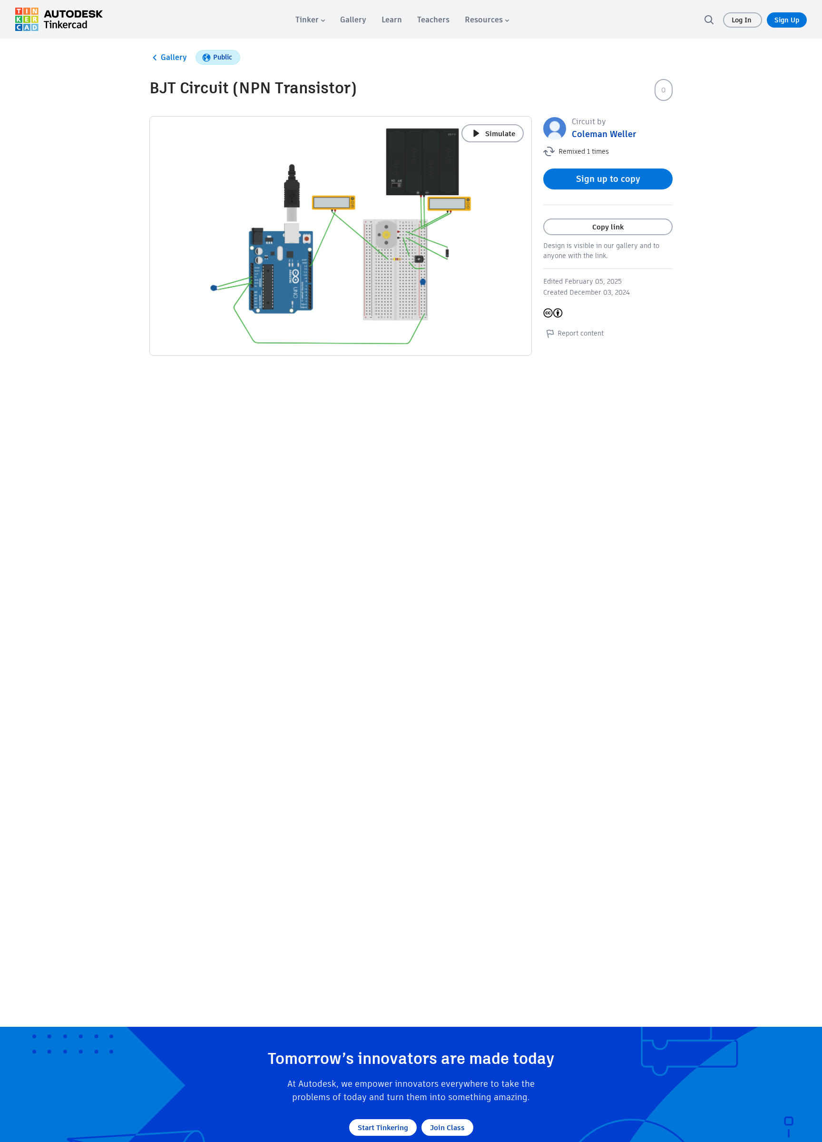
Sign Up (786, 20)
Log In (743, 20)
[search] (709, 19)
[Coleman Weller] (554, 128)
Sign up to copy (608, 179)
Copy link (608, 227)
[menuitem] (310, 19)
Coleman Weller (604, 134)
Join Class (447, 1127)
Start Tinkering (383, 1127)
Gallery (174, 57)
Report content (581, 333)
